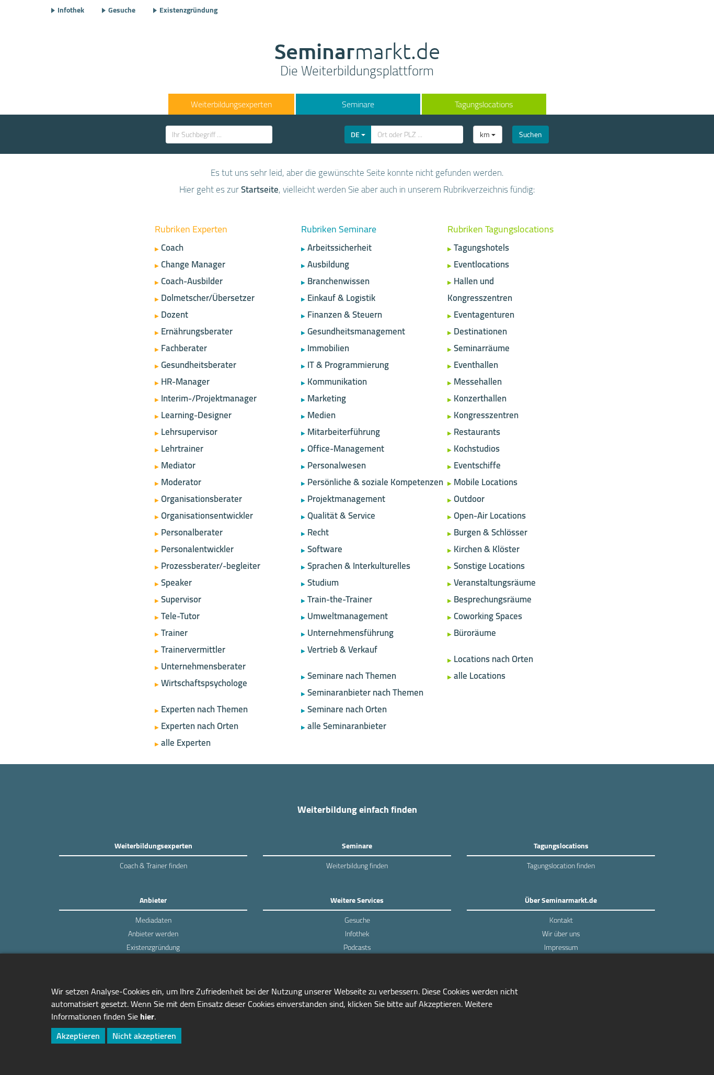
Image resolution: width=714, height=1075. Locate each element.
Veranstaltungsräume (495, 582)
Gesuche (121, 10)
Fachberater (184, 348)
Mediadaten (153, 920)
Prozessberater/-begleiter (210, 565)
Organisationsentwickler (207, 515)
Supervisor (181, 599)
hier (147, 1016)
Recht (318, 532)
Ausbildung (328, 264)
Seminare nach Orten (347, 709)
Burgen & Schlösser (490, 532)
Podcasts (357, 947)
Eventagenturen (484, 314)
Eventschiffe (477, 465)
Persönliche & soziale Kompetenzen (375, 482)
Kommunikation (337, 381)
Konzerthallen (480, 398)
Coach (172, 247)
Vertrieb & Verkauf (342, 649)
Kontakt (561, 920)
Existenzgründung (188, 10)
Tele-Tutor (180, 616)
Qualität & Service (341, 515)
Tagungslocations (484, 104)
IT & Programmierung (348, 364)
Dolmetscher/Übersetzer (208, 297)
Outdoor (469, 498)
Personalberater (192, 532)
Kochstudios (477, 448)
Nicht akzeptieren (144, 1036)
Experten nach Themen (204, 709)
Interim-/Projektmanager (209, 398)
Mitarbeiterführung (343, 431)
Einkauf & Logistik (341, 297)
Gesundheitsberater (198, 364)
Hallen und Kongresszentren (479, 289)
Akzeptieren (78, 1036)
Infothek (70, 10)
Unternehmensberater (203, 666)
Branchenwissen (338, 281)
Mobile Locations (485, 482)
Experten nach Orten (199, 726)
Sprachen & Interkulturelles (358, 565)
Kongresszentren (486, 415)
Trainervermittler (193, 649)
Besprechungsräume (493, 599)
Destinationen (480, 331)
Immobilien (328, 348)
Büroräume (475, 632)
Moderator (181, 482)
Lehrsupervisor (189, 431)
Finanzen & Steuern (344, 314)
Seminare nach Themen (351, 675)
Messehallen (478, 381)
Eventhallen (476, 364)
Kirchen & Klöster (487, 549)
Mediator (178, 465)
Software (324, 549)
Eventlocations (481, 264)
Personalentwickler (197, 549)
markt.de (357, 60)
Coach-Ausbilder (192, 281)
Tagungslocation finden (561, 865)
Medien (321, 415)
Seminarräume (482, 348)
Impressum (561, 947)
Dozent (174, 314)
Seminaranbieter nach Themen (365, 692)
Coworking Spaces (488, 616)
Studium (323, 582)
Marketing (326, 398)
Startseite (260, 189)
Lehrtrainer (182, 448)
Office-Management (345, 448)
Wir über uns (561, 933)
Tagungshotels (481, 247)
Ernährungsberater (197, 331)
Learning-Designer (196, 415)
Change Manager (193, 264)
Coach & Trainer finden (153, 865)
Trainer (174, 632)
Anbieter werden (153, 933)
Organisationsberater (201, 498)
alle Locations (479, 675)
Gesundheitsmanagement (356, 331)
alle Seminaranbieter (346, 726)
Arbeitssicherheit (339, 247)
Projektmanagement (346, 498)
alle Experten (186, 742)
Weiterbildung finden (357, 865)
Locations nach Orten (493, 659)
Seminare (358, 104)
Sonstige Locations (489, 565)
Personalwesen (336, 465)
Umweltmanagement (347, 616)
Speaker (176, 582)
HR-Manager (185, 381)
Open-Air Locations (490, 515)
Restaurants (477, 431)
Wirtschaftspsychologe (204, 683)
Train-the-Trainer (339, 599)
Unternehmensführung (350, 632)
